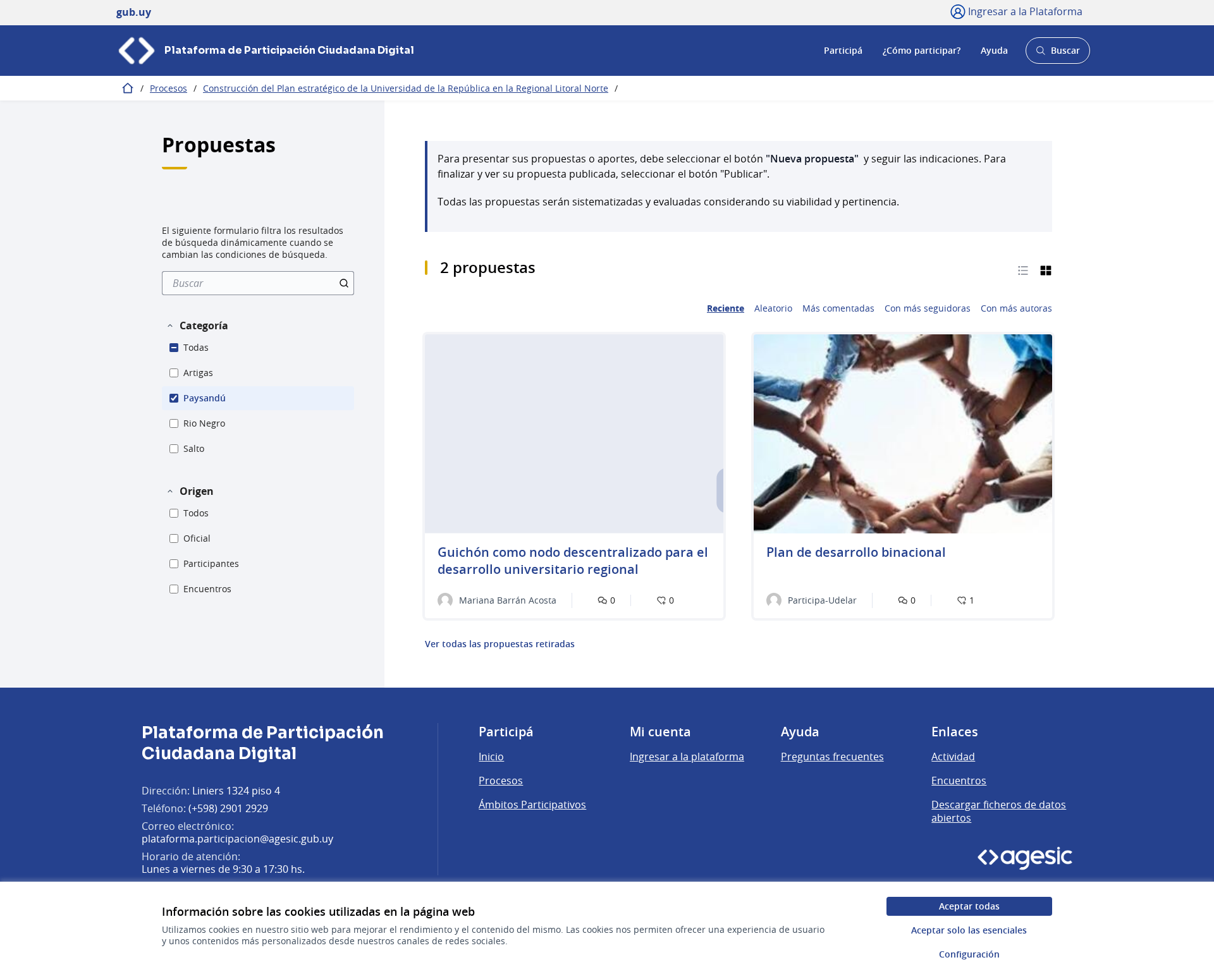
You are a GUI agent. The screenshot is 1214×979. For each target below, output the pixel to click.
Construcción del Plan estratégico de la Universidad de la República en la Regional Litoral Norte (405, 88)
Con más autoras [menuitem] (1016, 308)
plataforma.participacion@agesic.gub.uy (237, 839)
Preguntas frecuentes (832, 756)
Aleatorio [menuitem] (773, 308)
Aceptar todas (969, 906)
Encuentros (958, 780)
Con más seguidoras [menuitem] (928, 308)
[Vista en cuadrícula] (1045, 270)
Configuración (969, 954)
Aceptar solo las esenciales (969, 930)
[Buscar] (344, 283)
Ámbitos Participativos (532, 805)
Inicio (491, 756)
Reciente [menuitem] (725, 308)
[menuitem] (258, 283)
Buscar (1057, 54)
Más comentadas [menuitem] (838, 308)
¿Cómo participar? (921, 50)
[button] (197, 325)
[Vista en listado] (1023, 270)
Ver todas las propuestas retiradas (500, 644)
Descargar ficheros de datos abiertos (998, 811)
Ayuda (994, 50)
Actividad (953, 756)
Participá (843, 50)
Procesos (168, 88)
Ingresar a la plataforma (687, 756)
